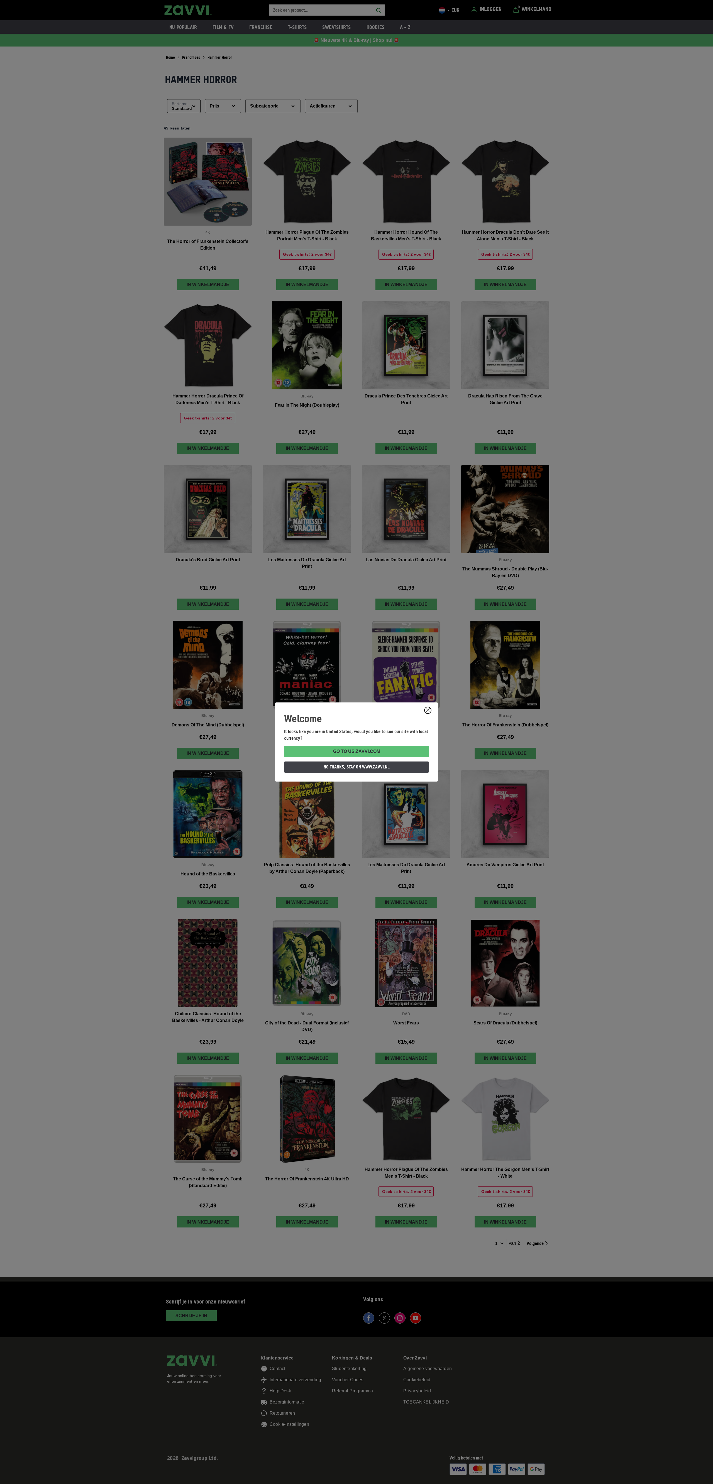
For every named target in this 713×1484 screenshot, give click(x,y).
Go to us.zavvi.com (356, 751)
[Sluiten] (427, 710)
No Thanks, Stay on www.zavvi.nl (357, 767)
